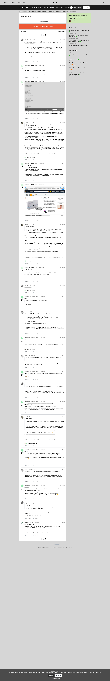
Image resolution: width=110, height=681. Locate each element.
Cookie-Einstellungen (57, 547)
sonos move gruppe (73, 59)
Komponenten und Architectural (62, 11)
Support (19, 2)
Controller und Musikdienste (74, 38)
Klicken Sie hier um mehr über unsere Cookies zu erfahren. (89, 672)
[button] (77, 7)
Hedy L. (26, 39)
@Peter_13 (27, 451)
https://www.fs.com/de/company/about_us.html (34, 515)
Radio (24, 2)
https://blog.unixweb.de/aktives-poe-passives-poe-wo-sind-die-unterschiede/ (40, 434)
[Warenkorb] (104, 2)
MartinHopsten (27, 65)
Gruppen (58, 7)
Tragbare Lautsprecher (73, 33)
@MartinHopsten (28, 287)
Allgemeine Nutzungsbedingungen (45, 547)
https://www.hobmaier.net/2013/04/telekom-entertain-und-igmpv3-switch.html (40, 249)
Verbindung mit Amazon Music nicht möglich (78, 54)
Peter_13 (26, 122)
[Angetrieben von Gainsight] (55, 545)
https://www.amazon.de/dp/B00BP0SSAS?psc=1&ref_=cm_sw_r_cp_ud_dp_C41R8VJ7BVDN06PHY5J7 (40, 273)
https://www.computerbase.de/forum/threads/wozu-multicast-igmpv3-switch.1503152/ (42, 251)
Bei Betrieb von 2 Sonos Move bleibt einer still (79, 30)
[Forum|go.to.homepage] (30, 7)
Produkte (6, 2)
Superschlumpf (28, 522)
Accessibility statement (67, 547)
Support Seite (64, 7)
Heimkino (71, 60)
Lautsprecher (71, 70)
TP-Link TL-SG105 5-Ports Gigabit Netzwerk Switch (39, 47)
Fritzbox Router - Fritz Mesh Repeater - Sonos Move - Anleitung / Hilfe (79, 41)
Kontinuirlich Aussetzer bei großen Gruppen (78, 45)
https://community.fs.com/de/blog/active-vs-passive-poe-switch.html (49, 471)
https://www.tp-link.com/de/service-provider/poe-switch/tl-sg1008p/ (40, 403)
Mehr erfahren (13, 2)
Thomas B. (27, 296)
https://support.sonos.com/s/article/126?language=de (35, 323)
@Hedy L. (27, 298)
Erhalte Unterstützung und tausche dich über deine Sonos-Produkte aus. (39, 11)
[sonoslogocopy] (55, 2)
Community (21, 11)
